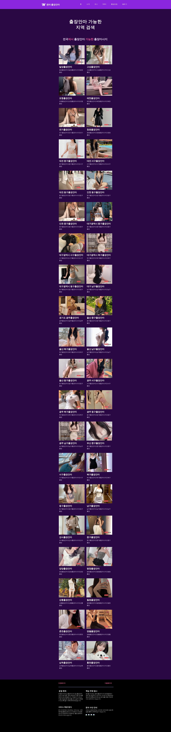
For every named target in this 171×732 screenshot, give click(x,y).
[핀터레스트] (92, 715)
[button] (62, 683)
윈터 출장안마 (53, 4)
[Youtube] (87, 715)
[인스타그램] (94, 715)
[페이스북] (89, 715)
